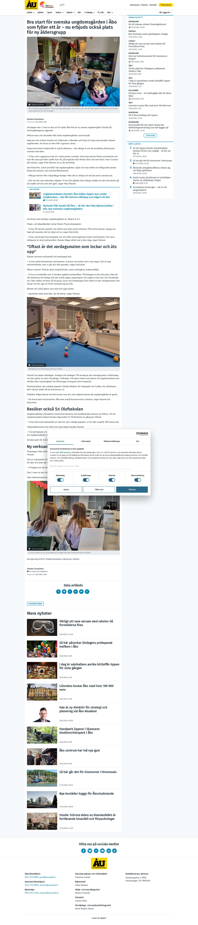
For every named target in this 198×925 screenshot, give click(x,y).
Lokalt (29, 12)
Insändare (134, 22)
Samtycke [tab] (60, 441)
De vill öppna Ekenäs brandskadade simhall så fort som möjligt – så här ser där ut (152, 152)
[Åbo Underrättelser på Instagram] (96, 850)
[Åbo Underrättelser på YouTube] (102, 850)
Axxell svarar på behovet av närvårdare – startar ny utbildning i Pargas (152, 180)
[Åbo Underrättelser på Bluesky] (90, 850)
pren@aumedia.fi (47, 877)
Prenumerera (166, 5)
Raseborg (133, 112)
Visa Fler (150, 135)
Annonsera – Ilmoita (139, 5)
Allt (79, 12)
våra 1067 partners (63, 452)
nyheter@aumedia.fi (49, 892)
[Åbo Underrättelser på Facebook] (83, 850)
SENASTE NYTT (136, 17)
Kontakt (153, 5)
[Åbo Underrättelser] (99, 863)
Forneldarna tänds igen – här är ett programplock (150, 190)
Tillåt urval (99, 490)
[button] (165, 12)
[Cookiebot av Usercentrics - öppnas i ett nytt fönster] (138, 433)
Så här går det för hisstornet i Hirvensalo (152, 162)
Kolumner (133, 90)
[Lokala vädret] (61, 5)
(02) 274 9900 (31, 877)
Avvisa (66, 490)
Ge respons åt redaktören (38, 571)
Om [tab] (137, 441)
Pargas (132, 31)
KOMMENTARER (35, 604)
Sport (49, 12)
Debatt (69, 12)
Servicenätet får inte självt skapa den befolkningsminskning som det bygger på (148, 128)
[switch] (86, 480)
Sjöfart (40, 12)
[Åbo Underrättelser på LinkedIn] (108, 850)
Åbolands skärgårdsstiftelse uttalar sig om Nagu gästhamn (151, 171)
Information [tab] (86, 441)
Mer (109, 12)
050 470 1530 (31, 892)
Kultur (58, 12)
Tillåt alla (132, 490)
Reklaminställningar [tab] (112, 441)
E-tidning (88, 12)
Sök (102, 12)
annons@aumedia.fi (49, 885)
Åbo (131, 66)
